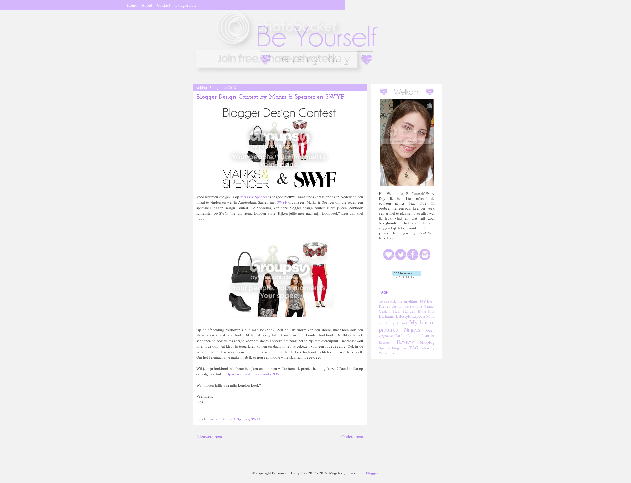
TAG (413, 348)
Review (405, 341)
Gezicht (385, 311)
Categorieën (185, 5)
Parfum (400, 335)
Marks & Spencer (253, 196)
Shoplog (427, 342)
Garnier (429, 306)
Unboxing (427, 347)
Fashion (214, 418)
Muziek (402, 322)
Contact (163, 5)
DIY (423, 301)
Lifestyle (403, 316)
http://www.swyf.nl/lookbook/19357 (253, 374)
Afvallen (384, 301)
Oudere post (352, 436)
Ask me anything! (404, 301)
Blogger (372, 472)
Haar (397, 311)
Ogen (430, 330)
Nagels (412, 329)
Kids (431, 311)
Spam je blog (389, 347)
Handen (409, 311)
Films (418, 306)
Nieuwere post (209, 436)
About (146, 5)
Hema (422, 311)
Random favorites (421, 335)
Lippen (418, 316)
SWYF (282, 202)
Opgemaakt (387, 336)
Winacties (386, 352)
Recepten (385, 342)
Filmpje (409, 306)
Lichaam (386, 316)
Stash (404, 347)
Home (132, 5)
